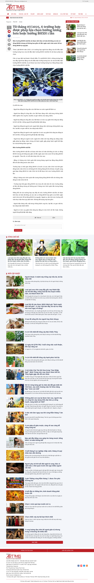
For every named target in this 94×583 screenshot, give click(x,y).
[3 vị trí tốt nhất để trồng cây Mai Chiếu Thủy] (15, 336)
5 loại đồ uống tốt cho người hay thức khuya (42, 319)
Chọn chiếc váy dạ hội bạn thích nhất (39, 517)
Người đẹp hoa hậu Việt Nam (15, 17)
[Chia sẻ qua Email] (9, 40)
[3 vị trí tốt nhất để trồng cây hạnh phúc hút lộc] (15, 361)
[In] (9, 44)
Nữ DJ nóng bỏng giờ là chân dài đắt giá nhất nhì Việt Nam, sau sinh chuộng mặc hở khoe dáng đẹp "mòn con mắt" (43, 387)
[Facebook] (78, 566)
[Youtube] (81, 566)
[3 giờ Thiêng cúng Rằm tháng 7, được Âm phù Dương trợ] (15, 483)
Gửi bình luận (18, 230)
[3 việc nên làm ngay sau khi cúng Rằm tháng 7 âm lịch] (15, 417)
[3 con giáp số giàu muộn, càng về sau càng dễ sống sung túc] (15, 429)
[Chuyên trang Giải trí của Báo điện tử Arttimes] (15, 7)
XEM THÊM (34, 542)
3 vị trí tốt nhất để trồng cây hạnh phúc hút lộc (42, 357)
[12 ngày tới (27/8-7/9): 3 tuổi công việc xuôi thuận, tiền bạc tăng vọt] (15, 349)
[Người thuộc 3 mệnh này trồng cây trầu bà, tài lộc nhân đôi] (15, 281)
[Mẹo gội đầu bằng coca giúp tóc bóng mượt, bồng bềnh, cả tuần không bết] (15, 442)
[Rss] (87, 566)
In (54, 217)
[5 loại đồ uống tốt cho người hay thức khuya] (15, 323)
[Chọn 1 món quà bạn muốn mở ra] (15, 508)
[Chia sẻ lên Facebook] (9, 35)
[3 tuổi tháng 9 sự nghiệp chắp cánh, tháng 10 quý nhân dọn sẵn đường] (15, 455)
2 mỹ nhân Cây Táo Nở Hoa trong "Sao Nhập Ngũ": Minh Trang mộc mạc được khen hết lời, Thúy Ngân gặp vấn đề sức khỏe (42, 372)
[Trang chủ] (8, 14)
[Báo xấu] (9, 48)
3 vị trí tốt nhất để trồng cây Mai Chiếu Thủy (41, 332)
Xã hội (8, 254)
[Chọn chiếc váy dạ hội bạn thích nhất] (15, 521)
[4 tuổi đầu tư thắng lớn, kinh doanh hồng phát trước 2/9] (15, 495)
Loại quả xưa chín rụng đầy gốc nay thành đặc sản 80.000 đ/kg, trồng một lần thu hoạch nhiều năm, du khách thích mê (19, 259)
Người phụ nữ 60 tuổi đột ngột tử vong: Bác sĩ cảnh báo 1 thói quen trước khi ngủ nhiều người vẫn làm (43, 466)
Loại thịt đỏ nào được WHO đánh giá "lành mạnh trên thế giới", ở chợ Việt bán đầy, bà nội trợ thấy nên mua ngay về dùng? (43, 306)
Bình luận (9, 27)
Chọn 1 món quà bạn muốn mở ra (37, 504)
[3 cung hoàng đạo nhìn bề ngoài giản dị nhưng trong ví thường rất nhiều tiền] (15, 534)
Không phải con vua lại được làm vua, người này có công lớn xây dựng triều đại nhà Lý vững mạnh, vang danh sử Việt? (46, 259)
